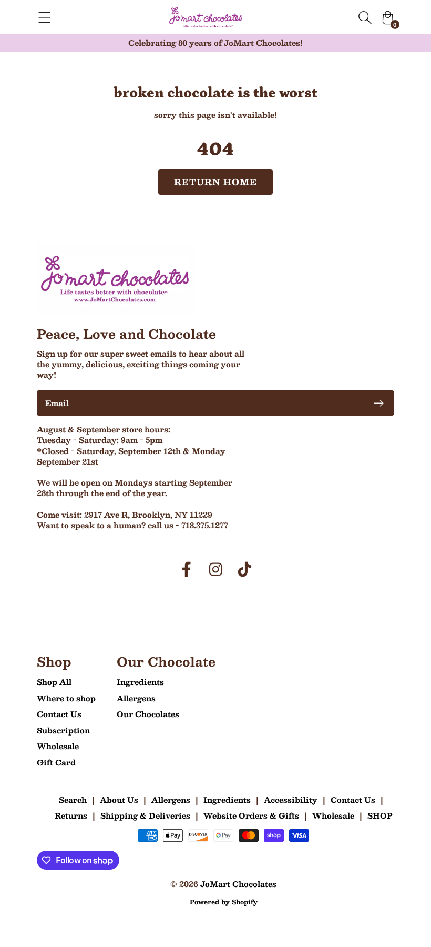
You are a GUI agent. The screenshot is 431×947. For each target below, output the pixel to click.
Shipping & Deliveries (145, 815)
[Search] (364, 17)
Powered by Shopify (224, 901)
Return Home (216, 182)
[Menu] (44, 17)
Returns (71, 815)
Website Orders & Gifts (251, 815)
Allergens (136, 698)
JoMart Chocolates (238, 884)
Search (73, 799)
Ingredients (140, 682)
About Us (119, 799)
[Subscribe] (378, 403)
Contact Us (59, 714)
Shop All (54, 682)
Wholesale (58, 746)
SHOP (380, 815)
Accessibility (290, 799)
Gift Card (56, 762)
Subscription (63, 730)
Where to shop (66, 698)
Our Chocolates (148, 714)
